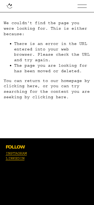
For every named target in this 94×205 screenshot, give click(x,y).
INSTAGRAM (16, 153)
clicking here (21, 86)
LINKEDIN (15, 158)
